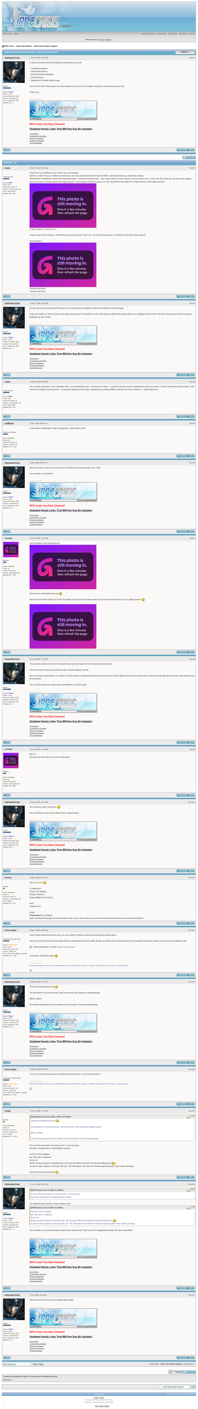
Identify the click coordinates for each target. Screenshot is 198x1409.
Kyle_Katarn (10, 930)
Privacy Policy (99, 1398)
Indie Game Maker (24, 46)
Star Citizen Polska (102, 1406)
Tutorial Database (36, 143)
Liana (7, 168)
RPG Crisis (7, 34)
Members (183, 34)
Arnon (8, 1111)
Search (192, 34)
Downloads (162, 34)
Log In (101, 39)
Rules (16, 34)
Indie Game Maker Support (45, 46)
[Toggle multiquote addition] (181, 150)
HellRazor (9, 423)
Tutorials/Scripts (148, 34)
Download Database (37, 141)
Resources (172, 34)
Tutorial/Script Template (38, 136)
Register (108, 39)
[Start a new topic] (189, 157)
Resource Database (37, 138)
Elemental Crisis (12, 58)
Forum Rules (34, 134)
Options (184, 52)
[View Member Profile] (14, 72)
